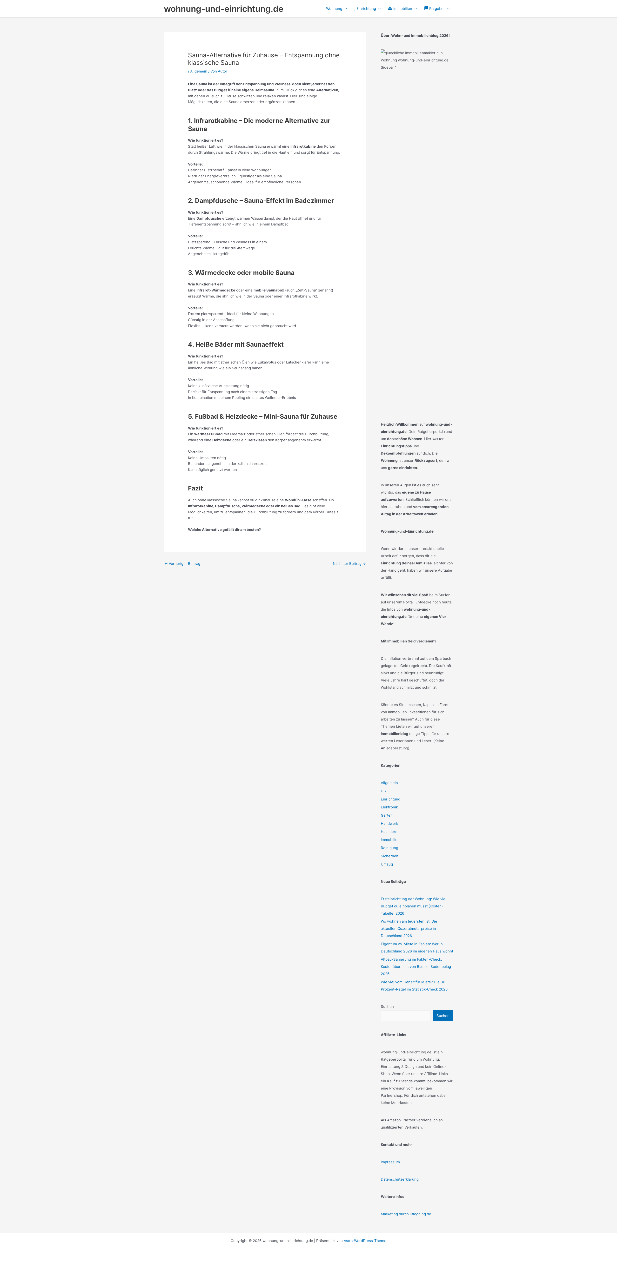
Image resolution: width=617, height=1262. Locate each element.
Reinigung (389, 848)
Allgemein (198, 71)
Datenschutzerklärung (400, 1179)
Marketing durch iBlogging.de (406, 1214)
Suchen (387, 1006)
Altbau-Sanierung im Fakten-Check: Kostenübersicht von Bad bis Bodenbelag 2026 (416, 966)
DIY (384, 791)
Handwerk (389, 823)
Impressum (390, 1162)
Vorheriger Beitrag (182, 563)
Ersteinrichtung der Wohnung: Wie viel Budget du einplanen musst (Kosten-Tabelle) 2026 (413, 906)
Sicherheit (389, 856)
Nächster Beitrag (349, 563)
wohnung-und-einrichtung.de (223, 9)
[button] (344, 8)
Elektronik (389, 807)
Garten (387, 815)
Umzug (387, 864)
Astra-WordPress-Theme (365, 1240)
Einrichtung (390, 799)
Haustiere (389, 831)
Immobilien (390, 839)
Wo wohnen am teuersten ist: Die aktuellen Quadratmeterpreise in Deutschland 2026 (409, 928)
